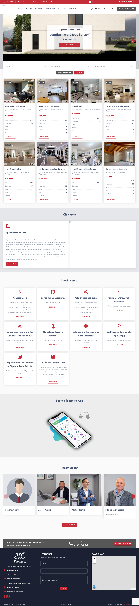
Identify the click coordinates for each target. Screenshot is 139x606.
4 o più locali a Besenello (116, 169)
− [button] (94, 562)
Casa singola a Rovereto (15, 106)
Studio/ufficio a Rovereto (49, 106)
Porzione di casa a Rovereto (117, 106)
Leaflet (133, 589)
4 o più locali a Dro (13, 169)
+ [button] (94, 558)
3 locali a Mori (78, 106)
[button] (6, 41)
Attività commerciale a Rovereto (52, 169)
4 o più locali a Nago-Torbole (84, 169)
